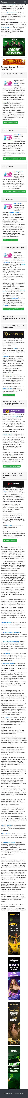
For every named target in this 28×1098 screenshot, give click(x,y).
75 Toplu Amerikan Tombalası (11, 632)
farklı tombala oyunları (9, 842)
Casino (15, 348)
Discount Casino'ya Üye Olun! (12, 466)
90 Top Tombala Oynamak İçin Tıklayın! (14, 159)
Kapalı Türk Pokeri (7, 388)
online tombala (5, 27)
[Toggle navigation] (25, 2)
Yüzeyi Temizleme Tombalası (11, 641)
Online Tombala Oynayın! (10, 122)
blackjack (12, 456)
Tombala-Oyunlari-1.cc (8, 2)
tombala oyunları (12, 12)
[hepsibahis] (13, 483)
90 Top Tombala (18, 135)
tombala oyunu (10, 4)
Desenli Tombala (6, 825)
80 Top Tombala (18, 171)
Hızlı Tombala (6, 653)
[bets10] (14, 46)
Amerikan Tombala (14, 212)
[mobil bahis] (14, 933)
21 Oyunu (5, 305)
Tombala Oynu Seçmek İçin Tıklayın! (13, 309)
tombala (7, 717)
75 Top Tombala (18, 204)
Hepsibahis (6, 356)
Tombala (5, 102)
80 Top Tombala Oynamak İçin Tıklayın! (14, 191)
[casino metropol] (14, 1023)
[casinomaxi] (14, 978)
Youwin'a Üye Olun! (9, 395)
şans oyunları (14, 298)
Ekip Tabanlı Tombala (8, 663)
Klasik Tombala (6, 622)
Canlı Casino (8, 375)
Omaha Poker (6, 390)
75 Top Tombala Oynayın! (10, 240)
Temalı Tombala (6, 834)
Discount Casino (16, 416)
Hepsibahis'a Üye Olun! (10, 540)
